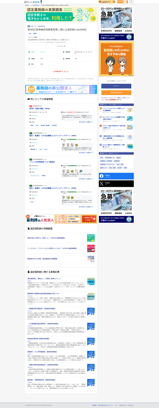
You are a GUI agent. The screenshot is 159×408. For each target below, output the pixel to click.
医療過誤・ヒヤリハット (107, 164)
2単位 (30, 33)
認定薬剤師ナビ (36, 5)
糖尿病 (35, 33)
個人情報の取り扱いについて (105, 405)
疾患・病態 (112, 168)
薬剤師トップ (28, 5)
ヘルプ (116, 405)
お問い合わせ (122, 405)
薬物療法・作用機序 (106, 161)
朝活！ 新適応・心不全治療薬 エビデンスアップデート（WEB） (53, 136)
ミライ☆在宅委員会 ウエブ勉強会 (42, 162)
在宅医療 (43, 175)
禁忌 (101, 157)
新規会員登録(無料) (116, 92)
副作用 (120, 168)
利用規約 (94, 405)
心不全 (45, 149)
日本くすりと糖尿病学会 (38, 26)
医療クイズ (103, 168)
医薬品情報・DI (33, 149)
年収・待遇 (120, 164)
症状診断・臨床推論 (45, 125)
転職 (125, 168)
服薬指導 (116, 161)
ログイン (131, 2)
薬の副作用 (54, 125)
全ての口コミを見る (85, 122)
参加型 (31, 125)
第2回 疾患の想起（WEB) (39, 108)
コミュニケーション (34, 175)
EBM (41, 149)
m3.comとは (131, 405)
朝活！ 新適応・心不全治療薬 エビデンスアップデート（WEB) (52, 188)
